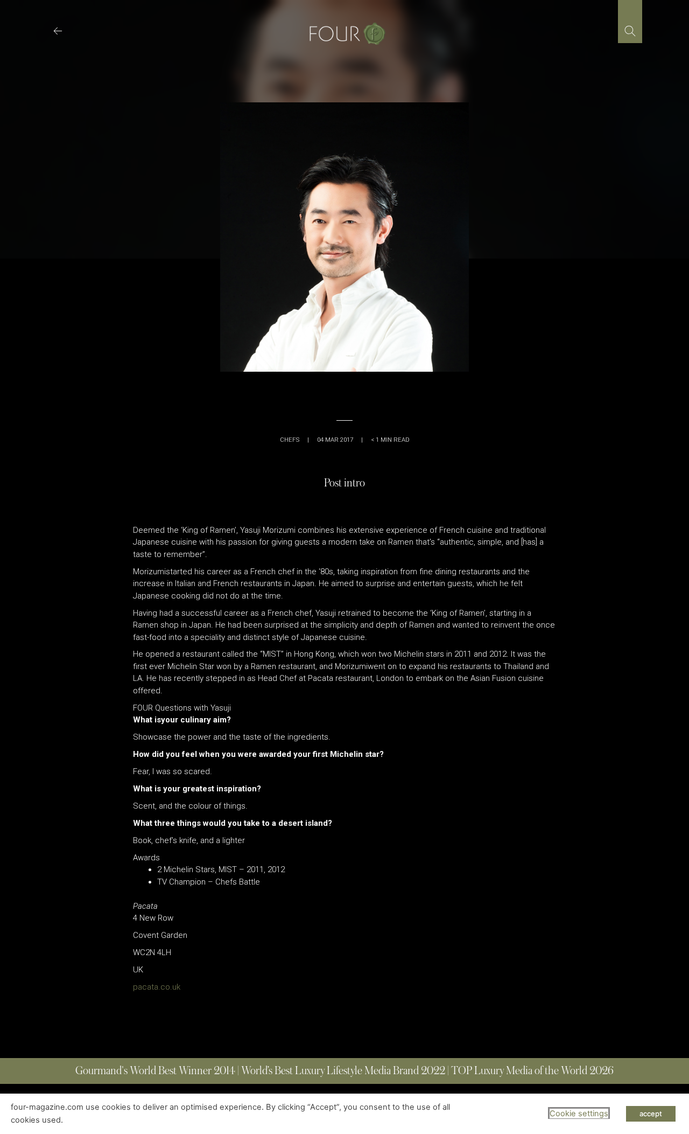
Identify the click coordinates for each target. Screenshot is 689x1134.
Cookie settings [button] (579, 1113)
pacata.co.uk (156, 987)
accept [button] (650, 1113)
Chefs (289, 439)
